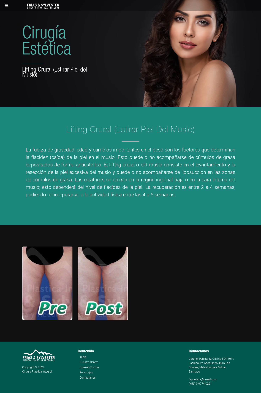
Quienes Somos (89, 367)
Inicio (83, 357)
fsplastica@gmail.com (203, 379)
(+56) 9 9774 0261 (200, 383)
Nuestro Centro (89, 362)
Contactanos (88, 377)
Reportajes (86, 372)
